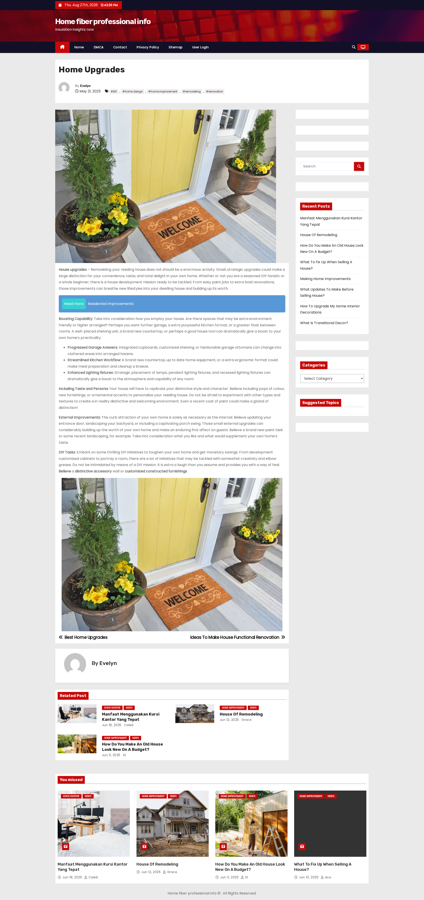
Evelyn (85, 86)
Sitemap (176, 47)
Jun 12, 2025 (229, 720)
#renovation (214, 91)
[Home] (62, 47)
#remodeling (192, 91)
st (124, 755)
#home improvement (162, 91)
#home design (132, 91)
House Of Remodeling (241, 714)
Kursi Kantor (112, 707)
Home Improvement (233, 707)
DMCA (99, 47)
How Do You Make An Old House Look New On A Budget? (132, 747)
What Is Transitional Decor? (324, 322)
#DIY (114, 91)
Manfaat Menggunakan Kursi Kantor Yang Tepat (130, 717)
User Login (200, 47)
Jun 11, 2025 (111, 755)
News (129, 707)
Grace (246, 720)
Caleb (128, 725)
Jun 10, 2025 (309, 877)
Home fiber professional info (102, 21)
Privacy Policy (148, 47)
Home (79, 47)
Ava (327, 877)
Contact (120, 47)
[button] (354, 47)
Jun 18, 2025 (111, 725)
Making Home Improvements (325, 278)
